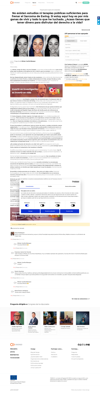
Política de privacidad (37, 363)
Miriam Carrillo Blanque (24, 243)
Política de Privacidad (77, 74)
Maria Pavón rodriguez (21, 290)
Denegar (30, 211)
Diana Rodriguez (19, 232)
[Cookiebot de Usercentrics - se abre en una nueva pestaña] (73, 182)
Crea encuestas (75, 356)
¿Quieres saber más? (36, 356)
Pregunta (27, 2)
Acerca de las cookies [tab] (70, 186)
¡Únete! (80, 2)
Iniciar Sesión (83, 41)
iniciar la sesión (22, 224)
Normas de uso (35, 361)
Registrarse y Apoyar (77, 85)
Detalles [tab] (50, 186)
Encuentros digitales (77, 359)
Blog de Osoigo (35, 352)
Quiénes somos (35, 354)
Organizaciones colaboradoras (39, 359)
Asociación (54, 354)
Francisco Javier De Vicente (23, 252)
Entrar (86, 2)
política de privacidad (70, 80)
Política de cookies (36, 365)
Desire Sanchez (19, 271)
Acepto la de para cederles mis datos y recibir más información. (77, 75)
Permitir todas (69, 211)
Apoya (34, 2)
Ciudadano (54, 356)
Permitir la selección (50, 211)
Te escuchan (50, 2)
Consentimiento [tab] (29, 186)
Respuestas (41, 2)
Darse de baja (86, 390)
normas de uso (82, 79)
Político (53, 352)
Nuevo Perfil (70, 41)
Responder (16, 239)
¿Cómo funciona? (14, 390)
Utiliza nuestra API (36, 367)
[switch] (42, 205)
